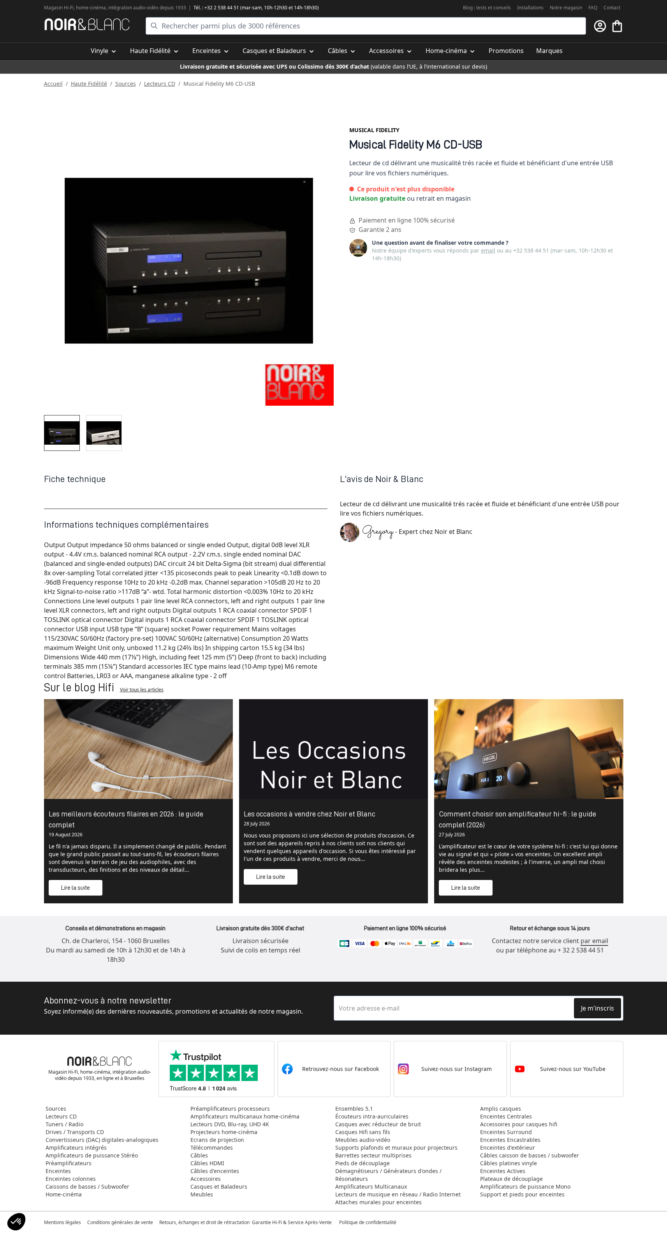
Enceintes (58, 1171)
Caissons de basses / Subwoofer (87, 1186)
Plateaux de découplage (511, 1178)
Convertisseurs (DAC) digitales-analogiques (102, 1139)
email (488, 250)
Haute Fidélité (89, 83)
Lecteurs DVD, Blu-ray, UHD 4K (229, 1124)
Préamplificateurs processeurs (230, 1108)
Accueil (53, 83)
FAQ (592, 7)
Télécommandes (211, 1147)
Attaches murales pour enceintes (378, 1202)
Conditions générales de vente (120, 1222)
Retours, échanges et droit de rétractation (205, 1222)
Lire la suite (75, 888)
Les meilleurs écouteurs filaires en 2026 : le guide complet (126, 819)
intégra (116, 7)
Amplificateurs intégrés (76, 1147)
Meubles (201, 1194)
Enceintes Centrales (506, 1116)
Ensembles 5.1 (354, 1108)
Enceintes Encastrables (510, 1139)
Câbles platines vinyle (508, 1163)
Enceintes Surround (506, 1132)
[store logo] (87, 24)
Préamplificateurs (69, 1163)
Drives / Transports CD (75, 1132)
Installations (530, 7)
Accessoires (205, 1178)
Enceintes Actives (502, 1171)
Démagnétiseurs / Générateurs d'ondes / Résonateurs (388, 1174)
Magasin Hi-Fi (59, 7)
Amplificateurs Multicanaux (371, 1186)
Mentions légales (62, 1222)
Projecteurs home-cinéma (223, 1132)
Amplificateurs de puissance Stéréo (92, 1155)
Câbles (199, 1155)
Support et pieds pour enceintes (522, 1194)
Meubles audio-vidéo (362, 1139)
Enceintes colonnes (71, 1178)
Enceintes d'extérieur (507, 1147)
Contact (612, 7)
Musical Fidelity (374, 130)
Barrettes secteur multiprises (373, 1155)
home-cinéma (91, 7)
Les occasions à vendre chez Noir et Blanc (309, 814)
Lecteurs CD (159, 83)
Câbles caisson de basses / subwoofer (529, 1155)
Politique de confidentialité (368, 1222)
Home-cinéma (64, 1194)
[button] (16, 1221)
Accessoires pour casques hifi (518, 1124)
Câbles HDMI (207, 1163)
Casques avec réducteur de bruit (378, 1124)
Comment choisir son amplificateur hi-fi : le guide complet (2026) (517, 819)
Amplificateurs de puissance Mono (525, 1186)
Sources (125, 83)
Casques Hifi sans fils (362, 1132)
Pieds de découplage (362, 1163)
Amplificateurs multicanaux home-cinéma (244, 1116)
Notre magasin (566, 7)
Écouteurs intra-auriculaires (371, 1116)
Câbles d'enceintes (214, 1171)
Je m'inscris (597, 1008)
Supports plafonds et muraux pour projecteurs (396, 1147)
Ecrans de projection (217, 1139)
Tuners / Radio (64, 1124)
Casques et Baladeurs (218, 1186)
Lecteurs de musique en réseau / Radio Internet (398, 1194)
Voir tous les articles (142, 689)
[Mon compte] (600, 26)
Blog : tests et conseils (487, 7)
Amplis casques (500, 1108)
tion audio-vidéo (141, 7)
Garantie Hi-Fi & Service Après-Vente (292, 1222)
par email (594, 940)
